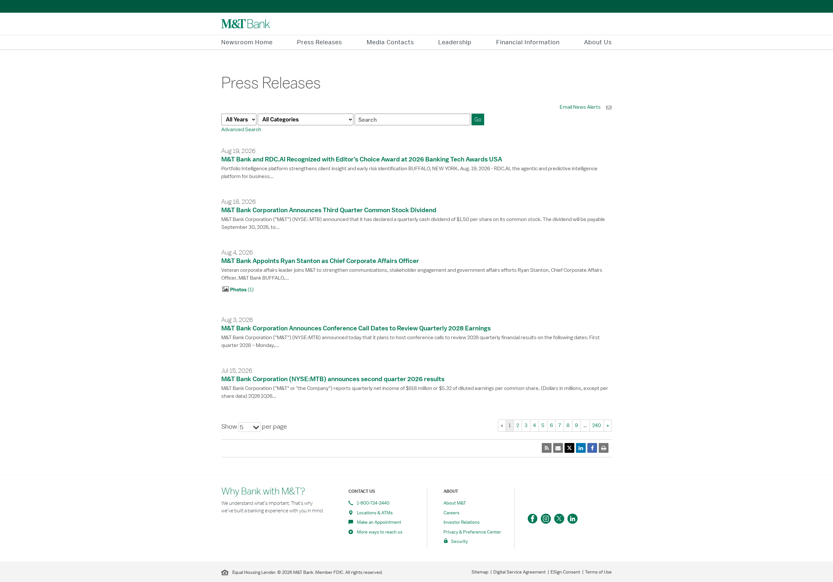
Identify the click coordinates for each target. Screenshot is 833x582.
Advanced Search (241, 129)
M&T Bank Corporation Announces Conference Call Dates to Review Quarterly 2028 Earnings (356, 328)
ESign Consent (565, 572)
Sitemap (479, 572)
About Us (598, 42)
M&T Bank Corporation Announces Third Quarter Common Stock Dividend (328, 210)
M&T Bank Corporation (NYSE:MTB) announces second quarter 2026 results (332, 379)
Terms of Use (598, 572)
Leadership (454, 42)
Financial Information (528, 42)
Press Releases (319, 42)
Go (477, 119)
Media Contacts (390, 42)
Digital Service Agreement (519, 572)
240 (596, 425)
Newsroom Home (247, 42)
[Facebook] (532, 519)
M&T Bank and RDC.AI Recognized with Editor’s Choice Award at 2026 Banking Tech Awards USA (361, 159)
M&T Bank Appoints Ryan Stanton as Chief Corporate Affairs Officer (320, 261)
